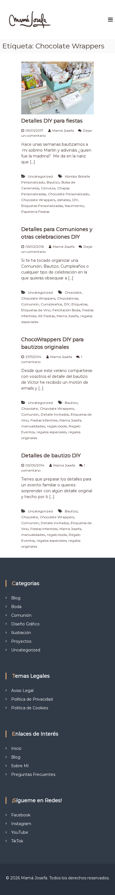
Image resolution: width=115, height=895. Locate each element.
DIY (75, 200)
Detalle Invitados (55, 414)
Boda (16, 606)
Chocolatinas (67, 298)
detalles (63, 200)
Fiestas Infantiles (44, 420)
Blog (15, 597)
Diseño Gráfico (25, 623)
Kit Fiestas (46, 316)
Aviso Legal (22, 690)
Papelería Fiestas (35, 211)
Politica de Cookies (29, 707)
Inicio (16, 748)
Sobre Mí (19, 765)
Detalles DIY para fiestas (52, 121)
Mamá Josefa (63, 130)
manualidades (33, 426)
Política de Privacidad (32, 699)
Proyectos (21, 641)
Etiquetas (79, 304)
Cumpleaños (51, 304)
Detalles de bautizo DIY (51, 456)
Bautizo (53, 182)
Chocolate (73, 292)
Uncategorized (40, 176)
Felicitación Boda (66, 310)
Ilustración (21, 632)
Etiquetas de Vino (36, 310)
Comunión (30, 304)
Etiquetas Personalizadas (42, 206)
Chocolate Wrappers (38, 200)
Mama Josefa (67, 316)
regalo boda (57, 426)
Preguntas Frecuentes (33, 774)
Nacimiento (74, 206)
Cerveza (48, 188)
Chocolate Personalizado (68, 194)
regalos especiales (51, 432)
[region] (57, 850)
